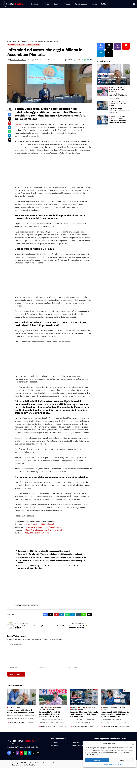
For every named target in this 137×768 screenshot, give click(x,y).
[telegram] (29, 753)
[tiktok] (34, 753)
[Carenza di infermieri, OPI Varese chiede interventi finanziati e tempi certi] (102, 91)
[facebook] (9, 753)
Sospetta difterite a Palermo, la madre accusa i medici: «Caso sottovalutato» (52, 557)
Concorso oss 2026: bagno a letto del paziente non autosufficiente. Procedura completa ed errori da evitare (52, 567)
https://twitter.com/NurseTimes (37, 533)
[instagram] (17, 753)
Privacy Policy (112, 764)
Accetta (97, 760)
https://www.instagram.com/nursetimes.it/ (43, 527)
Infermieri (16, 41)
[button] (133, 743)
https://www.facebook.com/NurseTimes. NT (43, 530)
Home (9, 41)
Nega (122, 760)
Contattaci (120, 764)
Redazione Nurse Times (18, 60)
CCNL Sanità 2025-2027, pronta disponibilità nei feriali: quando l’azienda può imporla (51, 561)
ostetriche (34, 605)
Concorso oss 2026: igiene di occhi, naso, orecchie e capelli (44, 551)
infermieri (18, 605)
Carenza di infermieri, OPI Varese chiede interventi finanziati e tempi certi (50, 554)
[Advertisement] (67, 25)
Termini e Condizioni (102, 764)
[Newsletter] (38, 753)
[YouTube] (21, 753)
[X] (13, 753)
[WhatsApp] (25, 753)
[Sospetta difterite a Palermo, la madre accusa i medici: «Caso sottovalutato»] (102, 105)
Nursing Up (19, 124)
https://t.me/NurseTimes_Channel (39, 524)
